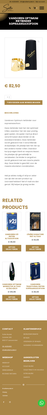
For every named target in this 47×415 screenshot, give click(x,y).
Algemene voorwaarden (33, 345)
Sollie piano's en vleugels (34, 370)
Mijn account (40, 2)
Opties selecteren (12, 248)
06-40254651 (14, 2)
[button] (39, 41)
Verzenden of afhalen (32, 341)
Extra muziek (28, 373)
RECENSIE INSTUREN (9, 374)
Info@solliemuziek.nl (27, 2)
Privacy (4, 392)
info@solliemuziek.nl (9, 350)
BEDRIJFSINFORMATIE (31, 334)
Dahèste (27, 377)
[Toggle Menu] (41, 8)
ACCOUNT (6, 366)
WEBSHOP (5, 363)
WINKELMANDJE (7, 370)
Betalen (26, 338)
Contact (5, 395)
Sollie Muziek (28, 366)
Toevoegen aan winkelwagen (23, 102)
